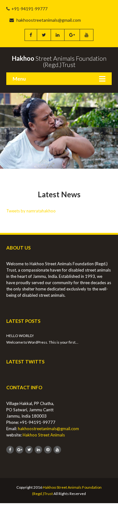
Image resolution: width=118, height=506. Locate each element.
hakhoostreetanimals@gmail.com (48, 20)
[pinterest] (48, 449)
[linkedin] (57, 35)
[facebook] (31, 35)
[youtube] (86, 35)
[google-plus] (72, 35)
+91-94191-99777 (29, 8)
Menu (19, 79)
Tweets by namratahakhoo (31, 210)
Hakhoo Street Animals (44, 434)
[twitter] (44, 35)
